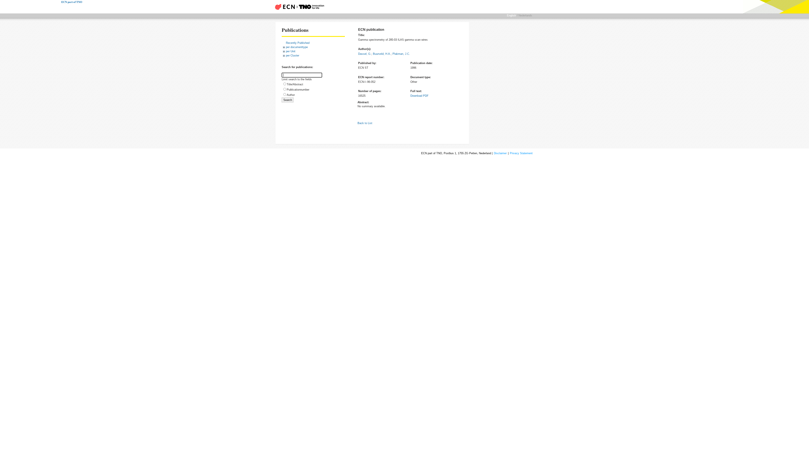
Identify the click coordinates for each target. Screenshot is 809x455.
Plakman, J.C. (401, 53)
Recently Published (297, 42)
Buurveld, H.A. (382, 53)
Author (291, 94)
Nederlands (525, 15)
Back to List (365, 123)
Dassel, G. (364, 53)
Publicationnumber (298, 89)
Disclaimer (500, 153)
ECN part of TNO (298, 6)
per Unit (290, 51)
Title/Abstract (295, 84)
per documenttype (297, 47)
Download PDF (419, 95)
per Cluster (292, 55)
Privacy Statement (521, 153)
